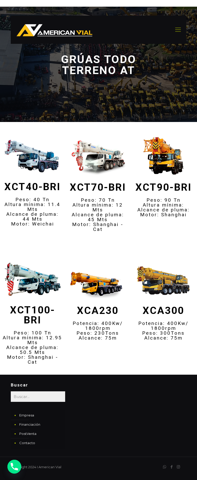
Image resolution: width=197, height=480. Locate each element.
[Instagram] (178, 466)
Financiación (29, 424)
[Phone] (14, 467)
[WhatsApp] (164, 466)
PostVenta (27, 434)
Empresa (26, 415)
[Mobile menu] (178, 29)
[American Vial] (54, 30)
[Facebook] (171, 466)
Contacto (27, 443)
